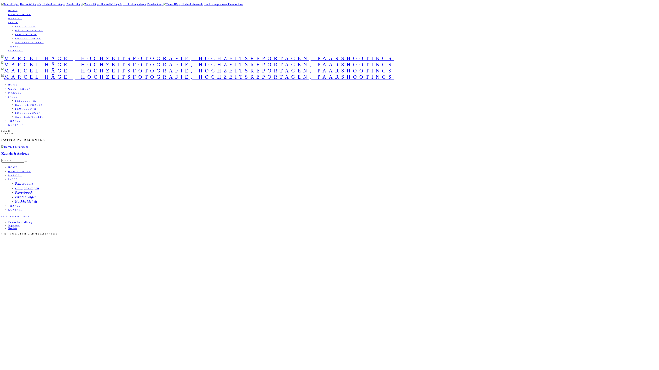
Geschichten (19, 14)
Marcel (15, 18)
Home (13, 10)
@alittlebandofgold (15, 216)
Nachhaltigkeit (29, 42)
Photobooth (26, 34)
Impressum (14, 225)
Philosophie (25, 26)
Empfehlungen (28, 38)
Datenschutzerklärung (20, 222)
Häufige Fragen (29, 30)
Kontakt (15, 50)
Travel (14, 46)
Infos (13, 22)
